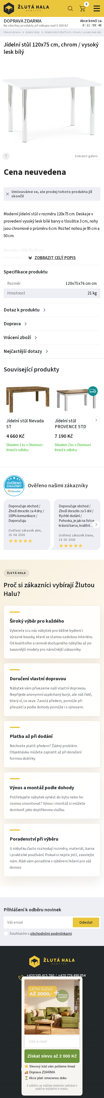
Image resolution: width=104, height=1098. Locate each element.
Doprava (12, 323)
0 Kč (86, 4)
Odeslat (86, 922)
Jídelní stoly (32, 32)
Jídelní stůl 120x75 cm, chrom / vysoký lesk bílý (72, 32)
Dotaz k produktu (22, 310)
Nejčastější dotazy (23, 351)
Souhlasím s (41, 933)
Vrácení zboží (17, 337)
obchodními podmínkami (51, 933)
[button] (96, 420)
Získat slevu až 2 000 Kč (52, 1056)
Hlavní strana (12, 32)
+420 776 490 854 (72, 975)
